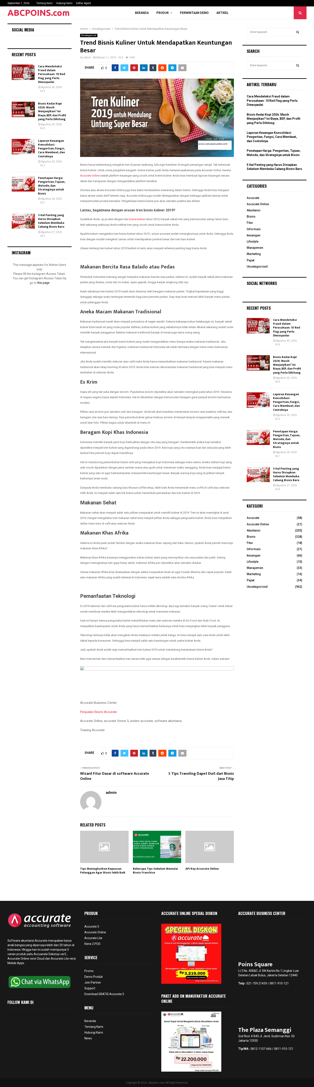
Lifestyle (252, 241)
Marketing (254, 254)
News (88, 1038)
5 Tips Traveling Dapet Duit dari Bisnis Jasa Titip (201, 776)
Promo (89, 971)
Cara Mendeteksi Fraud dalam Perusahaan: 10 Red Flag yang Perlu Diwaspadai (51, 74)
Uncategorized (88, 35)
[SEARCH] (297, 32)
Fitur (250, 222)
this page (43, 282)
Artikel (222, 13)
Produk (162, 13)
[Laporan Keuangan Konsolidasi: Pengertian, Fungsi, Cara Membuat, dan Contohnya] (23, 146)
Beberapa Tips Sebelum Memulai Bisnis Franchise (155, 870)
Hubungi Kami (64, 3)
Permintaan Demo (194, 13)
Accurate (253, 198)
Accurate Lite (93, 938)
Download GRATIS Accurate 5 (104, 994)
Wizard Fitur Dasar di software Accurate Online (114, 776)
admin (87, 57)
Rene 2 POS (92, 944)
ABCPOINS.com (38, 13)
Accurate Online (90, 175)
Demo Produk (93, 976)
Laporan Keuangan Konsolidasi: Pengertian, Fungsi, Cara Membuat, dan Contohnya (51, 148)
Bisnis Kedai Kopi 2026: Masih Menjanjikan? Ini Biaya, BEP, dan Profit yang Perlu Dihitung (52, 111)
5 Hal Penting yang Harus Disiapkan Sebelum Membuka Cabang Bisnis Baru (51, 221)
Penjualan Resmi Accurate (98, 712)
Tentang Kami (44, 3)
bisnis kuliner (136, 219)
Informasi (254, 229)
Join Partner (92, 982)
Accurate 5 (91, 926)
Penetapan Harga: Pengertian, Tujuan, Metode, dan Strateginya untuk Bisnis (51, 185)
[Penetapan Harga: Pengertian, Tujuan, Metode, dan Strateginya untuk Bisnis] (23, 183)
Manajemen (255, 247)
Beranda (142, 13)
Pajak (250, 260)
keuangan (253, 235)
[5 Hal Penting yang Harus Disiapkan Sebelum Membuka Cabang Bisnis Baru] (23, 221)
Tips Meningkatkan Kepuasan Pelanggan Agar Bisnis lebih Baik (102, 870)
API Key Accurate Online (202, 868)
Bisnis (251, 216)
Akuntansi (253, 210)
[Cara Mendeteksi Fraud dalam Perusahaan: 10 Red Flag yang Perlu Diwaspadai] (23, 72)
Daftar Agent (83, 3)
